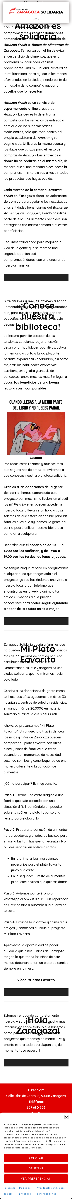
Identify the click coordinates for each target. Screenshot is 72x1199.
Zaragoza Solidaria (36, 11)
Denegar (36, 1168)
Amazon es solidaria (38, 31)
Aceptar (36, 1158)
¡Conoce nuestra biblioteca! (38, 316)
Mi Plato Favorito (38, 654)
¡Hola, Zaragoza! (38, 1025)
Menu (36, 19)
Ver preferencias (36, 1178)
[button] (66, 1117)
